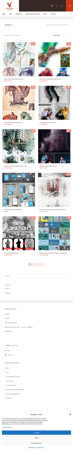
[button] (70, 414)
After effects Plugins (32, 14)
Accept (36, 432)
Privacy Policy (40, 447)
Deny (36, 438)
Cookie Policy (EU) (11, 385)
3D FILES (53, 14)
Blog (7, 368)
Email (8, 350)
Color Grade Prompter (11, 322)
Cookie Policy (31, 447)
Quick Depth (8, 331)
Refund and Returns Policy (13, 376)
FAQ (7, 372)
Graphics (19, 14)
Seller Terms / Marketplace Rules (15, 389)
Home (3, 14)
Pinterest (10, 355)
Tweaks (7, 318)
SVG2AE (7, 314)
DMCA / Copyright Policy (13, 394)
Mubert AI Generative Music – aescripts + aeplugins (19, 327)
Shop (10, 14)
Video (45, 14)
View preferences (36, 443)
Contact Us (9, 398)
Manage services (7, 427)
